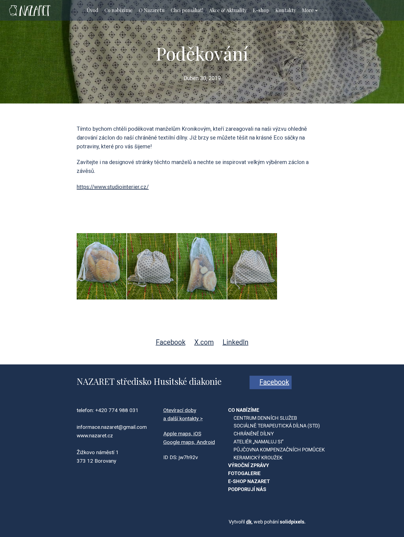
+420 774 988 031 (117, 410)
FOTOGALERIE (244, 473)
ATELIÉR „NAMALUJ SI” (259, 442)
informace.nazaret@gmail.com (112, 427)
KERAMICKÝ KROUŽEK (258, 457)
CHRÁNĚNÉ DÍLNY (254, 434)
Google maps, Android (189, 442)
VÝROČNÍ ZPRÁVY (248, 465)
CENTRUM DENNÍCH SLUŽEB (265, 418)
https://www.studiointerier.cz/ (113, 187)
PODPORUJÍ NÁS (247, 489)
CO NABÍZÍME (243, 410)
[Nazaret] (29, 10)
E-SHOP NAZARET (249, 481)
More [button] (308, 10)
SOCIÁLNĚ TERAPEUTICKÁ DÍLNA (270, 426)
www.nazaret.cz (95, 435)
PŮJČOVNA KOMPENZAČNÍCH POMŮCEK (279, 450)
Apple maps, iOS (182, 433)
